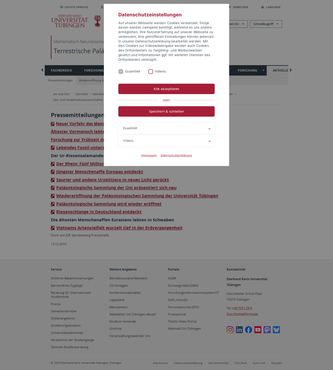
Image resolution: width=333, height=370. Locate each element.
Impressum (149, 155)
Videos (160, 71)
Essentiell (132, 71)
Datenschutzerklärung (176, 155)
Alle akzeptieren (166, 89)
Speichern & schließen (166, 111)
